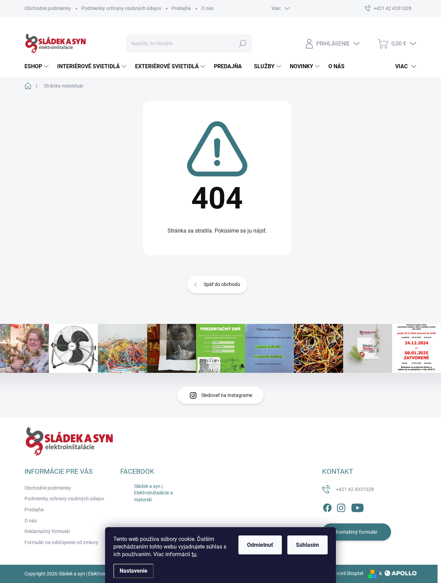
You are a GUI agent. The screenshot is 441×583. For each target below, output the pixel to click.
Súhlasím (307, 545)
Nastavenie (133, 570)
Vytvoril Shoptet (346, 573)
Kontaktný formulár (357, 532)
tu (194, 554)
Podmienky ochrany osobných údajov (121, 8)
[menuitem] (37, 66)
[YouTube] (357, 506)
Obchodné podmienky (47, 8)
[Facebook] (327, 506)
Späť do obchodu (222, 284)
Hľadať (242, 43)
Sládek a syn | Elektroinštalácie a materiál (153, 492)
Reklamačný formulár (47, 531)
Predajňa (181, 8)
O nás (207, 8)
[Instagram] (341, 506)
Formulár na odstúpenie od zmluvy (61, 542)
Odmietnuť (260, 545)
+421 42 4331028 (355, 489)
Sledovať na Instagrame (226, 395)
